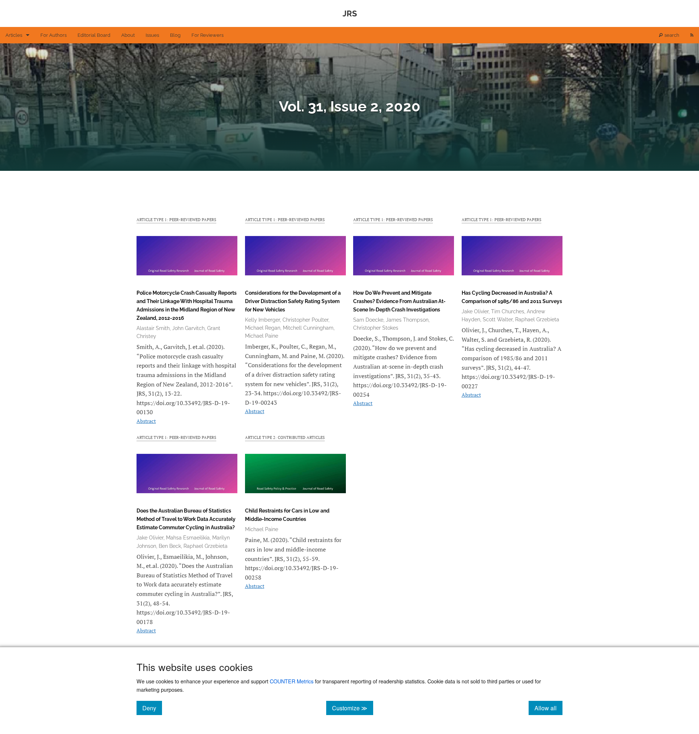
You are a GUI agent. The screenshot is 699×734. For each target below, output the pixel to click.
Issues (152, 35)
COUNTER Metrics (291, 681)
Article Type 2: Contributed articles (285, 437)
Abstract (146, 420)
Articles (13, 35)
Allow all (548, 707)
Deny (152, 707)
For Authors (53, 35)
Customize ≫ (352, 707)
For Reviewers (207, 35)
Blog (175, 35)
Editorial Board (94, 35)
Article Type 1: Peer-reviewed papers (176, 219)
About (128, 35)
